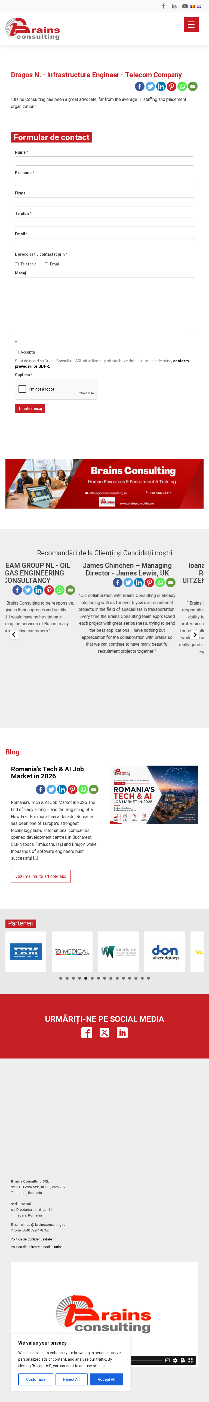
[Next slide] (194, 634)
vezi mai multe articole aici (41, 876)
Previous (12, 950)
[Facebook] (140, 86)
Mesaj (20, 273)
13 (135, 978)
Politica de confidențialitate (31, 1239)
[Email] (193, 86)
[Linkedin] (161, 86)
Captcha (24, 375)
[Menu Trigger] (191, 24)
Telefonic (28, 264)
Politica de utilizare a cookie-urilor (36, 1247)
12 (129, 978)
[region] (71, 1362)
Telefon (23, 213)
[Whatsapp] (182, 86)
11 (123, 978)
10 (117, 978)
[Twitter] (150, 86)
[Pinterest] (171, 86)
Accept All (106, 1379)
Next (197, 950)
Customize (35, 1379)
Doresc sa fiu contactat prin (41, 254)
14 (142, 978)
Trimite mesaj (30, 408)
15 (148, 978)
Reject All (71, 1379)
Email (21, 234)
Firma (20, 193)
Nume (21, 152)
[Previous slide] (14, 634)
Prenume (24, 173)
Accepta (27, 352)
